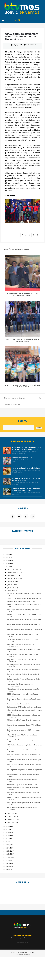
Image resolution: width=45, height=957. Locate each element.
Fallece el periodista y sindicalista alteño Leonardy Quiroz (26, 490)
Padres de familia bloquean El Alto (18, 704)
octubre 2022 (12, 575)
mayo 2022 (12, 591)
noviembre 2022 (13, 572)
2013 (7, 851)
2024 (7, 560)
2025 (7, 557)
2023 (7, 563)
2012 (7, 854)
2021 (7, 826)
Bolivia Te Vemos (28, 952)
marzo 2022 (12, 816)
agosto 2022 (12, 581)
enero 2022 (12, 822)
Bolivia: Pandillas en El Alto (23, 458)
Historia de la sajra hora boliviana (26, 468)
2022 (7, 566)
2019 (7, 832)
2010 (7, 860)
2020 (7, 829)
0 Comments (31, 45)
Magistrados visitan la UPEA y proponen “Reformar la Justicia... (22, 294)
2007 (7, 869)
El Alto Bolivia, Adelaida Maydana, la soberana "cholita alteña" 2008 (27, 448)
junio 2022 (11, 588)
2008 (7, 866)
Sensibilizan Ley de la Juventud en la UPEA (22, 785)
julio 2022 (11, 585)
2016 (7, 842)
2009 (7, 863)
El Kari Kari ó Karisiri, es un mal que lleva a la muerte (26, 479)
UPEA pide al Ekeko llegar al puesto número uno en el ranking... (22, 386)
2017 (7, 839)
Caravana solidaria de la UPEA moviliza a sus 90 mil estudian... (22, 340)
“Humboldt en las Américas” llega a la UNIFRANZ (24, 598)
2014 (7, 848)
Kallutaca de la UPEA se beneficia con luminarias (24, 707)
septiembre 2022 (13, 578)
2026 (7, 554)
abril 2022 (11, 813)
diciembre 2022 (13, 569)
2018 (7, 836)
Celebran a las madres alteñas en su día (21, 601)
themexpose (26, 954)
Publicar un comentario (13, 405)
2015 (7, 845)
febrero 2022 (12, 819)
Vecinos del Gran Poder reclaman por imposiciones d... (20, 685)
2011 (7, 857)
